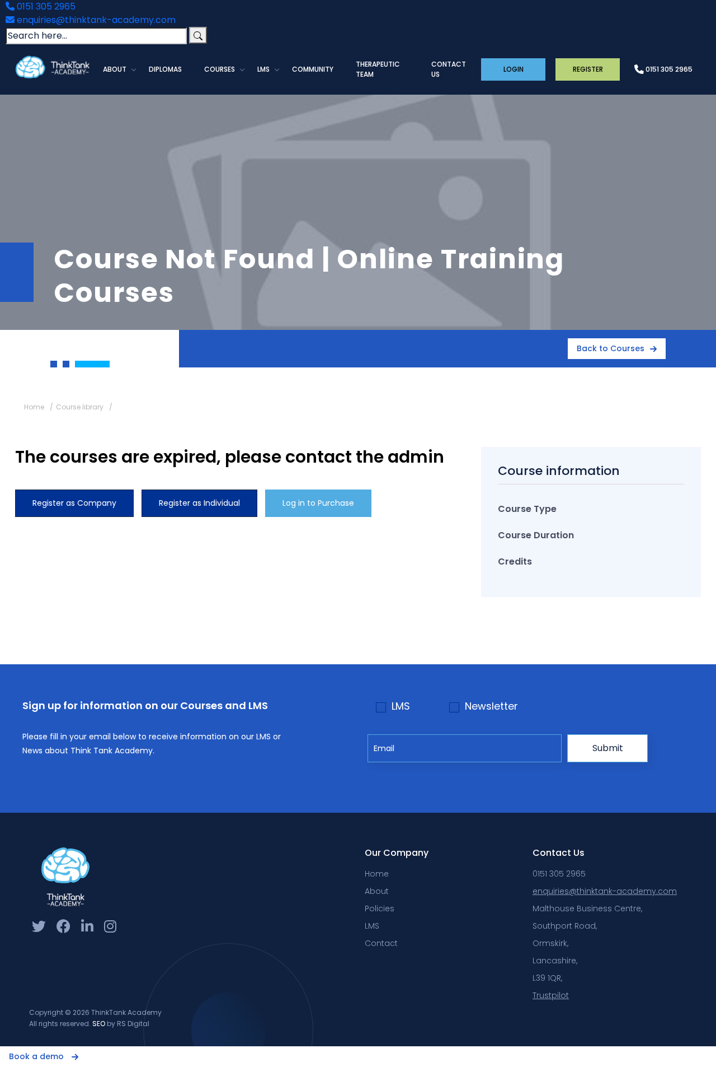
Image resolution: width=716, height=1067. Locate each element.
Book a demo (37, 1056)
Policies (379, 908)
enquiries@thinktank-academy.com (95, 19)
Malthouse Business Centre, (587, 908)
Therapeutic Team (378, 69)
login (513, 69)
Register (588, 69)
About (114, 69)
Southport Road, (565, 925)
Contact (381, 943)
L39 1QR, (547, 978)
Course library (79, 407)
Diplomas (165, 69)
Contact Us (448, 69)
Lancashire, (555, 960)
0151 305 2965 (45, 6)
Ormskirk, (550, 943)
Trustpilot (551, 995)
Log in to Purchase (318, 503)
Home (34, 407)
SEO (98, 1023)
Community (312, 69)
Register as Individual (199, 503)
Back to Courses (610, 348)
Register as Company (74, 503)
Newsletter (491, 706)
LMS (263, 69)
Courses (219, 69)
